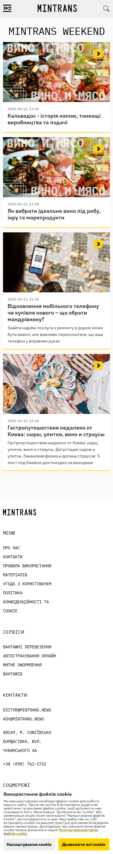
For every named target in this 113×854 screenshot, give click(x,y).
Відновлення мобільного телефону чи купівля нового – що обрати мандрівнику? (53, 313)
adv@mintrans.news (23, 719)
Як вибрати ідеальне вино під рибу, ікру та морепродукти (54, 214)
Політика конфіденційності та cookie (26, 602)
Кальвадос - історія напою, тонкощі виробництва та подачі (54, 119)
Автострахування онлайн (29, 656)
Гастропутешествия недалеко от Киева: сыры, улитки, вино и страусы (56, 431)
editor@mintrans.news (27, 710)
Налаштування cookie (29, 844)
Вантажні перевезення (27, 647)
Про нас (11, 548)
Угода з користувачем (27, 584)
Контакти (12, 557)
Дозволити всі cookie (83, 844)
